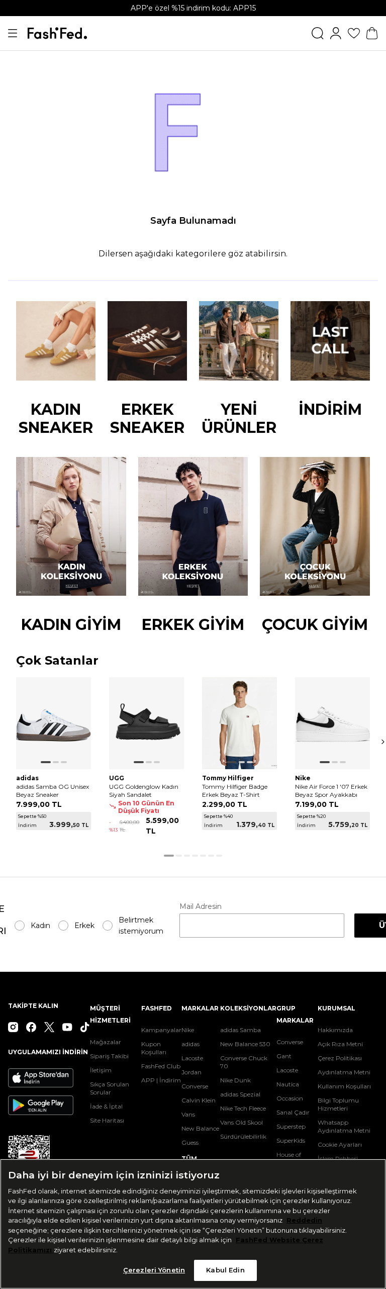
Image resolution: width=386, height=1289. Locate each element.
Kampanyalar (161, 1030)
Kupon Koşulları (153, 1048)
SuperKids (290, 1140)
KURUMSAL (336, 1008)
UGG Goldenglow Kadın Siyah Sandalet (143, 790)
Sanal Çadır (293, 1112)
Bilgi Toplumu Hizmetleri (338, 1104)
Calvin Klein (198, 1100)
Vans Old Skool (241, 1122)
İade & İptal (106, 1106)
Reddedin (304, 1220)
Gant (284, 1056)
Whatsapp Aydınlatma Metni (344, 1126)
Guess (190, 1142)
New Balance (200, 1128)
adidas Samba (240, 1030)
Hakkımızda (335, 1030)
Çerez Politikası (340, 1058)
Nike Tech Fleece (243, 1108)
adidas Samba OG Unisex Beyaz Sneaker (52, 790)
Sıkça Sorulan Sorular (109, 1088)
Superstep (291, 1126)
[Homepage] (57, 33)
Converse (194, 1086)
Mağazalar (105, 1042)
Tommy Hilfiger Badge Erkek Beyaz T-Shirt (234, 790)
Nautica (287, 1084)
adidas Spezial (240, 1094)
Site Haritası (107, 1120)
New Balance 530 (245, 1044)
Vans (188, 1114)
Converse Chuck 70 (243, 1062)
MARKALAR (200, 1008)
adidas (190, 1044)
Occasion (289, 1098)
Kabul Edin (225, 1270)
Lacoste (192, 1058)
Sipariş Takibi (109, 1056)
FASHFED (156, 1008)
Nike (187, 1030)
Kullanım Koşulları (344, 1086)
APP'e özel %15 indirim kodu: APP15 (193, 8)
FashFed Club (160, 1066)
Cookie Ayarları (340, 1144)
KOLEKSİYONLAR (248, 1008)
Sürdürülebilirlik (243, 1136)
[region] (193, 1224)
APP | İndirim (161, 1080)
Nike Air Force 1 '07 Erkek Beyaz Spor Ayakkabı (331, 790)
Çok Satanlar (57, 661)
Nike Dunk (235, 1080)
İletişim (101, 1070)
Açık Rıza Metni (340, 1044)
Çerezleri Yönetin (154, 1270)
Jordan (191, 1072)
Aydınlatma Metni (344, 1072)
